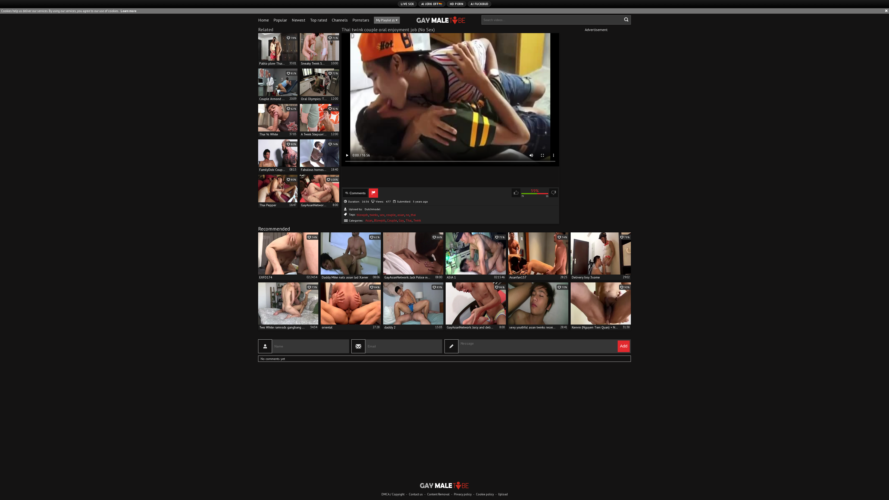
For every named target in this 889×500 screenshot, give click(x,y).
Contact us (416, 494)
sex (382, 215)
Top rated (318, 20)
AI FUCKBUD (479, 4)
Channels (340, 20)
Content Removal (438, 494)
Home (263, 20)
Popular (280, 20)
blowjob (362, 215)
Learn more (128, 11)
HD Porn (456, 4)
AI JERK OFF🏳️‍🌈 (431, 4)
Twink (417, 220)
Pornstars (360, 20)
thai (413, 215)
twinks (374, 215)
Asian (369, 220)
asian (400, 215)
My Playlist (385, 20)
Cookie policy (485, 494)
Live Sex (407, 4)
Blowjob (379, 220)
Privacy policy (463, 494)
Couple (392, 220)
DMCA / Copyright (393, 494)
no (407, 215)
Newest (298, 20)
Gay (401, 220)
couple (391, 215)
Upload (503, 494)
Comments (358, 193)
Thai (409, 220)
